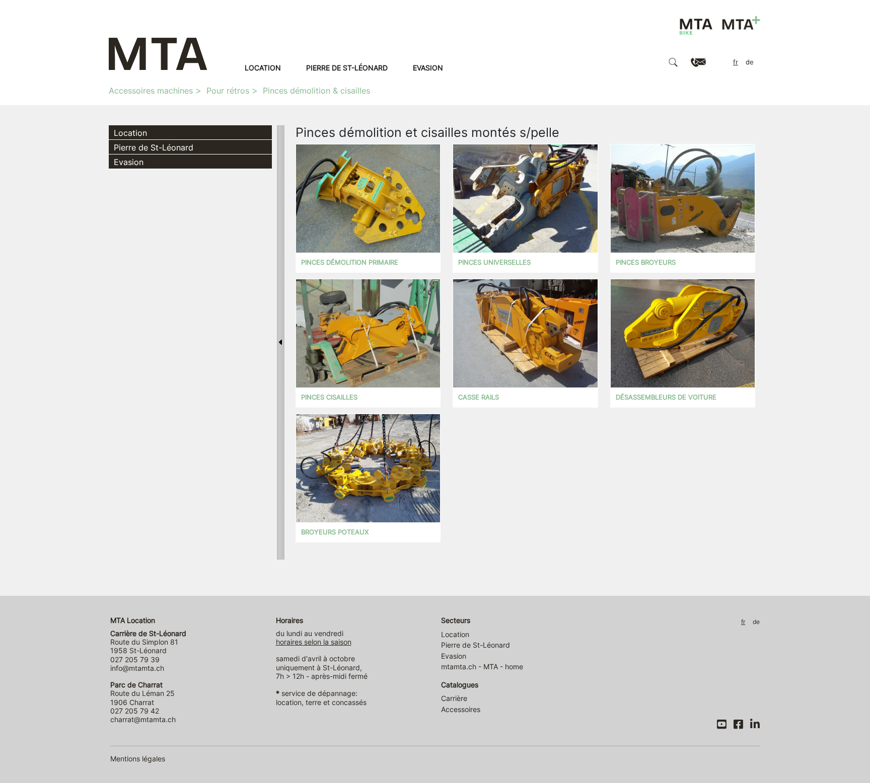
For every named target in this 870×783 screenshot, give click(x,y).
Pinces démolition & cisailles (316, 91)
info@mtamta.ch (137, 668)
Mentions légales (137, 758)
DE (750, 62)
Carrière (454, 698)
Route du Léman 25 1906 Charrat (142, 693)
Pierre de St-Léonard (347, 67)
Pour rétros (227, 91)
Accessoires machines (151, 91)
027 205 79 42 (134, 711)
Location (263, 67)
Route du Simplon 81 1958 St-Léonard (148, 642)
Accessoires (460, 709)
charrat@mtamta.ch (143, 719)
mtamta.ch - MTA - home (482, 666)
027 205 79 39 (135, 659)
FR (735, 62)
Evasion (428, 67)
